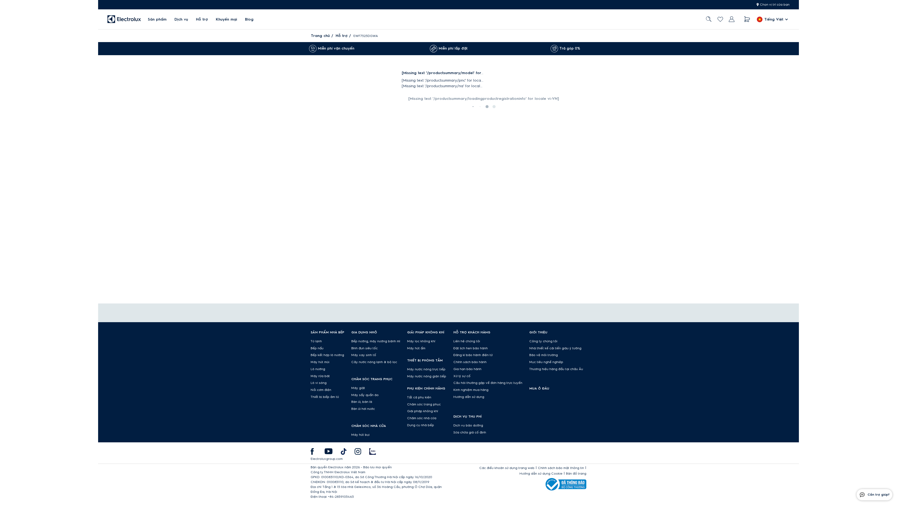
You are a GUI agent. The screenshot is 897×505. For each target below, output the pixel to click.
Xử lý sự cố (461, 376)
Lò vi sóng (319, 383)
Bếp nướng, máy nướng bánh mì (375, 341)
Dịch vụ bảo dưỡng (468, 425)
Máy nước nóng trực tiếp (426, 369)
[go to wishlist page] (720, 19)
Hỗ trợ (202, 19)
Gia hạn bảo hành (467, 369)
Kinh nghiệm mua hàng (470, 390)
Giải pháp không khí (422, 411)
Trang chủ (320, 36)
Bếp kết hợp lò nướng (327, 355)
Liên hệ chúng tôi (466, 341)
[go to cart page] (747, 19)
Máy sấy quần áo (365, 395)
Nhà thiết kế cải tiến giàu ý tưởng (555, 348)
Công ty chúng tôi (543, 341)
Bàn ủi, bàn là (361, 402)
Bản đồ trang (576, 473)
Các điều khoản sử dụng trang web (506, 468)
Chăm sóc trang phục (424, 404)
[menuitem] (157, 19)
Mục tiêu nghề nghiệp (546, 362)
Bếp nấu (317, 348)
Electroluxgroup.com (327, 459)
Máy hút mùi (320, 362)
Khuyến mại (226, 19)
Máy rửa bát (320, 376)
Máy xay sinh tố (363, 355)
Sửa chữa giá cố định (469, 432)
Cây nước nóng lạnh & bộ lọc (374, 362)
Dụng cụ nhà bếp (420, 425)
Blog (249, 19)
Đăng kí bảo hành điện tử (473, 355)
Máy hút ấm (416, 348)
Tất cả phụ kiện (419, 397)
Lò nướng (318, 369)
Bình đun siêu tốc (364, 348)
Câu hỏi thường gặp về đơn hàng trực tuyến (487, 383)
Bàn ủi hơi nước (363, 409)
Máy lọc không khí (421, 341)
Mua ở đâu (539, 388)
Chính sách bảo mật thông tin (561, 468)
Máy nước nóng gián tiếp (426, 376)
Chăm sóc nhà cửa (421, 418)
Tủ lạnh (316, 341)
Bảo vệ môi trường (543, 355)
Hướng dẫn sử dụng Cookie (541, 473)
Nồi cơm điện (321, 390)
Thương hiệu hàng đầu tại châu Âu (556, 369)
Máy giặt (358, 388)
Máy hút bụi (360, 434)
